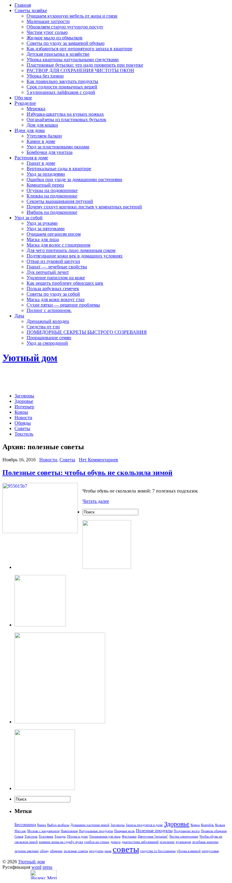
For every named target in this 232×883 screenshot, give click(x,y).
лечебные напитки (205, 842)
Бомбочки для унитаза (49, 152)
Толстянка (46, 836)
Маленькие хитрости (48, 21)
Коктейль (207, 825)
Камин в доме (41, 141)
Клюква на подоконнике (52, 195)
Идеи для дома (29, 130)
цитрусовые (210, 851)
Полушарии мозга (187, 831)
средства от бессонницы (158, 851)
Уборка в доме (77, 836)
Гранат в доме (41, 163)
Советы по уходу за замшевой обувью (66, 43)
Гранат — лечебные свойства (57, 266)
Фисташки (129, 836)
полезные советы (76, 851)
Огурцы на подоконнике (52, 190)
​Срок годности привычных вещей (62, 86)
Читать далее (95, 501)
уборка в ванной (189, 851)
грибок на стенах (96, 842)
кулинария (183, 842)
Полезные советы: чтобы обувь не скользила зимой (87, 472)
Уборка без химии (45, 75)
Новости (23, 417)
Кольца (220, 825)
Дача (19, 315)
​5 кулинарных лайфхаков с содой (61, 92)
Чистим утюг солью (47, 32)
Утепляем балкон (44, 135)
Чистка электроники (183, 836)
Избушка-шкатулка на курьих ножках (65, 114)
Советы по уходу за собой (53, 294)
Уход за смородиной (47, 343)
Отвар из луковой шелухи (53, 261)
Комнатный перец (45, 185)
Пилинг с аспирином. (49, 310)
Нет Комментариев (98, 459)
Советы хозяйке (30, 10)
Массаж (20, 831)
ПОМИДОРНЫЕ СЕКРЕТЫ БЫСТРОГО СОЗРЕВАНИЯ (87, 332)
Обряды (22, 423)
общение (56, 851)
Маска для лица (43, 239)
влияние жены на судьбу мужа (61, 842)
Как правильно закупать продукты (62, 81)
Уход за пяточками (46, 228)
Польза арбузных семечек (53, 288)
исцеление (167, 842)
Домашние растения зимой (89, 825)
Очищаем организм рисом (54, 234)
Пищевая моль (124, 831)
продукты (96, 851)
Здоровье (23, 401)
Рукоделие (25, 103)
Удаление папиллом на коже (56, 277)
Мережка (36, 108)
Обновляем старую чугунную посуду (65, 26)
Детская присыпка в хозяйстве (58, 54)
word (36, 867)
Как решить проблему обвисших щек (65, 283)
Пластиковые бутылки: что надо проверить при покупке (85, 65)
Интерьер (24, 406)
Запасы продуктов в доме (144, 825)
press (47, 867)
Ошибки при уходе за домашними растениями (74, 179)
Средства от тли (43, 326)
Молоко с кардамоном (43, 831)
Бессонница (25, 824)
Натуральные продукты (96, 831)
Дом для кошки (42, 125)
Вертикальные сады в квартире (59, 168)
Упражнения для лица (105, 836)
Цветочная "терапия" (153, 836)
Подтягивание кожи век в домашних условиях (75, 255)
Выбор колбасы (58, 825)
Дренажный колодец (48, 321)
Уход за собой (28, 217)
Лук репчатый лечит (48, 272)
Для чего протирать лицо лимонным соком (71, 250)
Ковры (21, 412)
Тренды (60, 836)
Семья (18, 836)
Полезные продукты (154, 830)
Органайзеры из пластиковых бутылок (66, 119)
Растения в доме (31, 157)
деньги (116, 842)
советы (126, 849)
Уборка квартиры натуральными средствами (73, 59)
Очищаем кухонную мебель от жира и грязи (72, 15)
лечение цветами (26, 851)
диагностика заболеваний (140, 842)
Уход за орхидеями (46, 174)
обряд (44, 851)
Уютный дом (29, 357)
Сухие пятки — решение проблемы (63, 304)
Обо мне (23, 97)
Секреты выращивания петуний (60, 201)
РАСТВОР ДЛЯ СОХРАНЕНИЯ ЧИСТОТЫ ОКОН (80, 70)
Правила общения (214, 831)
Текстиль (23, 434)
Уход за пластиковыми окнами (58, 146)
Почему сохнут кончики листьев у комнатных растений (84, 206)
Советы (22, 428)
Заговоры (24, 395)
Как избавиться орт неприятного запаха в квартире (79, 48)
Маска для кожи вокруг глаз (55, 299)
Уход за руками (42, 223)
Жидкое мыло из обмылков (54, 37)
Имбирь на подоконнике (52, 212)
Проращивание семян (49, 337)
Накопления (69, 831)
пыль (108, 851)
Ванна (41, 825)
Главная (22, 5)
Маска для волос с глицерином (58, 244)
